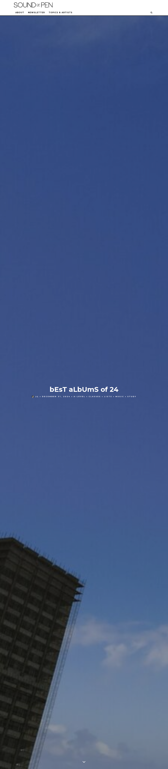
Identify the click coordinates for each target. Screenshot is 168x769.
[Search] (151, 12)
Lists (108, 396)
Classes (95, 396)
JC (37, 396)
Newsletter (36, 12)
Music (119, 396)
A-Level (79, 396)
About (19, 12)
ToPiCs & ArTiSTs (60, 12)
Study (131, 396)
